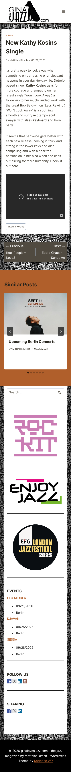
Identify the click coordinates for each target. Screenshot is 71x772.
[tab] (28, 372)
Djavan (13, 618)
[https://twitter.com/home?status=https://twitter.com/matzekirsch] (14, 711)
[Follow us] (9, 681)
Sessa (12, 639)
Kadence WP (43, 761)
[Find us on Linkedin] (20, 681)
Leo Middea (16, 598)
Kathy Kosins (15, 226)
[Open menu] (63, 11)
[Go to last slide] (10, 331)
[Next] (61, 331)
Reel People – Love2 (16, 252)
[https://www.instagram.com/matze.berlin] (25, 681)
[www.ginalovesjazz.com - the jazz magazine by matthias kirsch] (9, 711)
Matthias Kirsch (18, 60)
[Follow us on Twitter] (14, 681)
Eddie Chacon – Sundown (53, 252)
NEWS (9, 35)
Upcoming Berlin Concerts (32, 341)
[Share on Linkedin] (20, 711)
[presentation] (35, 313)
